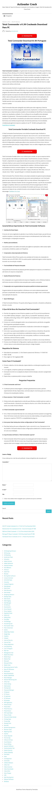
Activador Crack (27, 4)
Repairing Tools (8, 731)
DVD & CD (6, 615)
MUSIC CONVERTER (9, 675)
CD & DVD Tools (8, 580)
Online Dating (7, 684)
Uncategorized (7, 758)
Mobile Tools (7, 665)
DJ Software (7, 605)
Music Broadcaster (9, 673)
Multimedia (7, 671)
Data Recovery (7, 590)
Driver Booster (7, 609)
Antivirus (6, 570)
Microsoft (6, 661)
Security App (7, 738)
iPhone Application (9, 644)
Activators (6, 559)
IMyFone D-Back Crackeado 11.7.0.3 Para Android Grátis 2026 (18, 531)
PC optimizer (7, 696)
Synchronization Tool (9, 748)
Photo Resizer (7, 711)
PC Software (7, 698)
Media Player (7, 657)
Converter (6, 582)
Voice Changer (7, 773)
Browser (6, 574)
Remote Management (9, 727)
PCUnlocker (7, 700)
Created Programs (8, 584)
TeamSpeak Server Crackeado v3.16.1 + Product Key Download (18, 537)
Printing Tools (7, 719)
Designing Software (9, 594)
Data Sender (7, 592)
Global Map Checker (9, 632)
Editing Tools (7, 617)
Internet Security (8, 640)
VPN (5, 775)
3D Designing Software (10, 551)
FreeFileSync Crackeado (8, 125)
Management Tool (8, 653)
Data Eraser (7, 588)
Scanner (6, 734)
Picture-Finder (7, 715)
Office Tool (6, 682)
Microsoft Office (8, 663)
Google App (7, 634)
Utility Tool (6, 765)
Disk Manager (7, 603)
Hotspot (6, 638)
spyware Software (8, 746)
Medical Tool (7, 659)
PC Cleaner (7, 694)
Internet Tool (7, 642)
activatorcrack (14, 31)
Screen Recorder (8, 736)
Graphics (6, 636)
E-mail (4, 490)
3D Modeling (7, 555)
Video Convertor (8, 767)
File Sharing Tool (8, 624)
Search (4, 508)
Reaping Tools (7, 723)
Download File (28, 36)
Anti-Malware (7, 567)
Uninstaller (7, 761)
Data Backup (7, 586)
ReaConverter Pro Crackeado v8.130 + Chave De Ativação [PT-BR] (19, 529)
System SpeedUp (8, 752)
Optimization (7, 686)
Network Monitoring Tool (10, 680)
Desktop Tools (7, 596)
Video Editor (7, 771)
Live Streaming (8, 646)
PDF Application (8, 702)
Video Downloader (8, 769)
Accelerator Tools (8, 557)
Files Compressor (8, 628)
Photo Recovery (8, 709)
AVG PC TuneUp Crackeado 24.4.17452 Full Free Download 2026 (19, 526)
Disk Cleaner (7, 599)
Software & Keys (8, 740)
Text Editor (6, 754)
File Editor (6, 619)
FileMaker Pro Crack (14, 191)
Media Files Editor (8, 655)
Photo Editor (7, 707)
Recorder (6, 725)
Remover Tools (8, 729)
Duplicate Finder (8, 613)
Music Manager (8, 678)
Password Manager (9, 690)
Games (6, 630)
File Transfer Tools (8, 626)
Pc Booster (7, 692)
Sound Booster (8, 742)
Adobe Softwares (8, 563)
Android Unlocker (8, 565)
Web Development (9, 777)
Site (3, 494)
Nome (4, 485)
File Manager (7, 621)
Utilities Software (8, 763)
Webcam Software (9, 779)
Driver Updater (8, 611)
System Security (8, 750)
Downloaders (7, 607)
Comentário (5, 462)
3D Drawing (7, 553)
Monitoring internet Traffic (11, 667)
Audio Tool (6, 572)
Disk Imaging (7, 601)
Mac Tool (6, 651)
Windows (6, 781)
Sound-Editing (7, 744)
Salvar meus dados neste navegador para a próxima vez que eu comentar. (23, 498)
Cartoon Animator (8, 578)
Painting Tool (7, 688)
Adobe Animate (8, 561)
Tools (5, 756)
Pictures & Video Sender (10, 717)
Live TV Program (8, 648)
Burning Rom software (10, 576)
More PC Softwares (16, 22)
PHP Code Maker (8, 713)
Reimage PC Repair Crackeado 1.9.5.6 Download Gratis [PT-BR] (18, 534)
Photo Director (7, 704)
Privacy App (7, 721)
